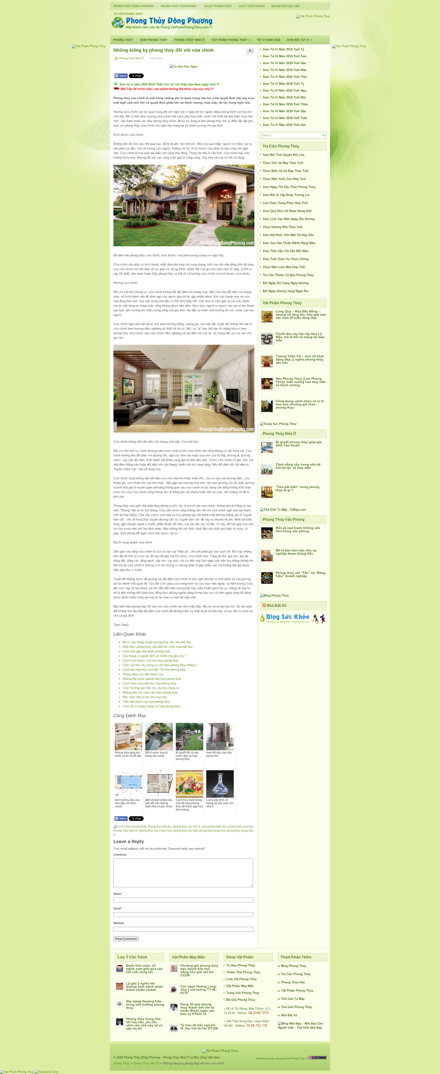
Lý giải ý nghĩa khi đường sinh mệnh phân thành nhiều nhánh (144, 987)
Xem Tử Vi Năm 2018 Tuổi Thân (285, 104)
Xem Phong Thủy (153, 40)
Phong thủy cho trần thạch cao (143, 674)
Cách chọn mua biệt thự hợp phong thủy (149, 683)
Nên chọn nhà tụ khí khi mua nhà (145, 697)
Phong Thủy (123, 40)
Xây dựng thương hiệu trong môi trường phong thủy (145, 1004)
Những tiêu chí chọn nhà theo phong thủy (150, 692)
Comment (119, 854)
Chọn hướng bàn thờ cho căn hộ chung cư (151, 688)
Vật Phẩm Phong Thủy (230, 40)
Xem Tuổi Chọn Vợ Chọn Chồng (286, 259)
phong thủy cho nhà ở (186, 826)
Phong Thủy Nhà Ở (189, 40)
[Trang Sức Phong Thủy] (278, 424)
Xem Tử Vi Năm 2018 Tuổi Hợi (284, 125)
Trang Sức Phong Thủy (242, 993)
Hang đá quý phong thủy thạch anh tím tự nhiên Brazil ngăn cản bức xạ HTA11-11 (197, 1009)
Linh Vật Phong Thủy (241, 979)
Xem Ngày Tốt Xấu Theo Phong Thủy (289, 187)
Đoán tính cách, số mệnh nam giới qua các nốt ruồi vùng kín (144, 969)
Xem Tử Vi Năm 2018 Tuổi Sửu (285, 56)
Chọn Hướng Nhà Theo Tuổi (283, 227)
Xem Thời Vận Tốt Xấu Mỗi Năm (286, 251)
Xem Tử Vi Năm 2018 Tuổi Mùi (284, 97)
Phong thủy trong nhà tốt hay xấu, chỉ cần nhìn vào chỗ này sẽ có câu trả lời (144, 1023)
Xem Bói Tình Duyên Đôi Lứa (283, 155)
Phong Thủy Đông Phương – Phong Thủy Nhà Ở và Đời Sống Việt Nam (172, 1057)
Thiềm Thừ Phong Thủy (243, 972)
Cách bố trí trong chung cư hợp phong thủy (151, 706)
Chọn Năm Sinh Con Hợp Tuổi (284, 179)
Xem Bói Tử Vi (299, 40)
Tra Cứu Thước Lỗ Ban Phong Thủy (288, 275)
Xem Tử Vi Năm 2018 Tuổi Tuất (285, 118)
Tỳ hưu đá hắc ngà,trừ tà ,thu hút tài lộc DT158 (199, 1026)
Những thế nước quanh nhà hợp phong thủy (152, 679)
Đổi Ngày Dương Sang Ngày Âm (285, 291)
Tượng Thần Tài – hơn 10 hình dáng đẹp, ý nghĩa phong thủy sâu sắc (300, 359)
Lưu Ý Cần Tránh (252, 6)
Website (118, 923)
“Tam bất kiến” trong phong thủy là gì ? (297, 488)
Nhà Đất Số (276, 606)
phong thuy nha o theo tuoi (155, 830)
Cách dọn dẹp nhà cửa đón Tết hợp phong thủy (154, 669)
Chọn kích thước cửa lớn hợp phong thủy (151, 660)
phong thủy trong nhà (212, 830)
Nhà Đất (286, 1015)
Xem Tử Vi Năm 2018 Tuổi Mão (285, 70)
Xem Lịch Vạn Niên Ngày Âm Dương (289, 219)
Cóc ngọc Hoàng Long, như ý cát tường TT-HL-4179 (198, 989)
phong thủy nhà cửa (240, 826)
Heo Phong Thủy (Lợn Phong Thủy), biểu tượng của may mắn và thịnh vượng (301, 382)
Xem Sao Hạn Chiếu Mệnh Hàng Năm (289, 243)
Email (118, 908)
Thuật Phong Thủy (218, 6)
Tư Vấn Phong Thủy (128, 14)
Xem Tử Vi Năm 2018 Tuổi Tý (283, 49)
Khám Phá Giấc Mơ (286, 6)
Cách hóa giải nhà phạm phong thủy (146, 651)
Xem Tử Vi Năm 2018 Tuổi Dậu (284, 111)
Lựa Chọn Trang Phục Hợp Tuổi (285, 203)
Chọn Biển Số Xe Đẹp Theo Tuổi (286, 171)
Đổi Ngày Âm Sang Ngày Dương (285, 283)
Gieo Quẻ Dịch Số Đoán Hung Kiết (287, 211)
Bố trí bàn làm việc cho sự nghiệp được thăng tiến (296, 551)
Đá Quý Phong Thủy (240, 999)
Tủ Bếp (299, 999)
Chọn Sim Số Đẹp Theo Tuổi (283, 163)
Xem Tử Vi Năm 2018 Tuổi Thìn (285, 77)
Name (118, 893)
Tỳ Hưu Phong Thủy (240, 965)
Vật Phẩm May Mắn (240, 986)
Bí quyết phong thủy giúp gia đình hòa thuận (299, 443)
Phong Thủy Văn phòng (179, 6)
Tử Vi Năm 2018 (268, 40)
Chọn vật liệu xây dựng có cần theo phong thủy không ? (160, 665)
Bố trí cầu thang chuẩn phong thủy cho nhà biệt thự (157, 642)
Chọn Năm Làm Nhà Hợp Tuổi (284, 267)
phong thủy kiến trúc (214, 826)
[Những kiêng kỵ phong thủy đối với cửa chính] (183, 205)
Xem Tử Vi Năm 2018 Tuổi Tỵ (283, 83)
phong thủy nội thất (185, 830)
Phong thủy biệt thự (159, 826)
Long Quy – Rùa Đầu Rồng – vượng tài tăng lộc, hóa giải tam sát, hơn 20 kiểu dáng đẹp (301, 314)
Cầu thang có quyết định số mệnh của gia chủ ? (154, 656)
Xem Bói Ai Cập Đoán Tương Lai (286, 195)
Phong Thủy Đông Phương (133, 6)
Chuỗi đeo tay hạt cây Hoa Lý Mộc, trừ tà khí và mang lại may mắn (300, 337)
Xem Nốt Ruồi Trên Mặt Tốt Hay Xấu (288, 235)
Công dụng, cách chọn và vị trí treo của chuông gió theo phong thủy (300, 404)
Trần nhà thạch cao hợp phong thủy (146, 701)
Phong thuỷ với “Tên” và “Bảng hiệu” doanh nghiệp (300, 574)
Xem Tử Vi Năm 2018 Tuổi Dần (284, 63)
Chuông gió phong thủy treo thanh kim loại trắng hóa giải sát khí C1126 (199, 970)
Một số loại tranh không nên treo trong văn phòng (298, 529)
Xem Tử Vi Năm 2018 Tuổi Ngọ (284, 90)
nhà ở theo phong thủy (132, 826)
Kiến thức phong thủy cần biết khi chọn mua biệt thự (158, 646)
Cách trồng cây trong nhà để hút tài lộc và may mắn (298, 466)
